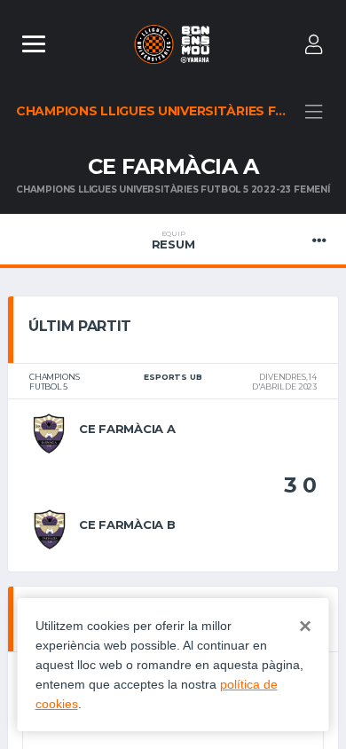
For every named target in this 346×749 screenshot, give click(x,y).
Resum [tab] (173, 240)
